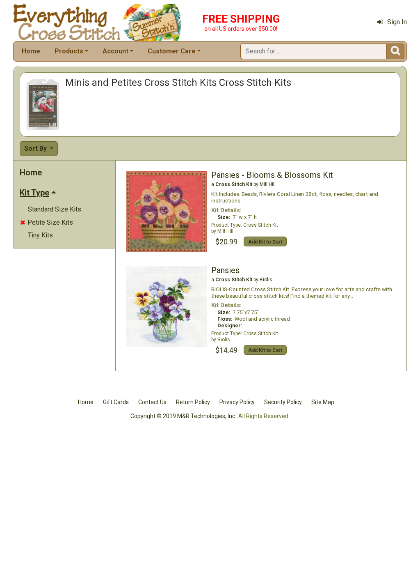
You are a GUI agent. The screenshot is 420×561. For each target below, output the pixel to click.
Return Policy (193, 402)
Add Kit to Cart (265, 242)
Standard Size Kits (54, 209)
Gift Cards (116, 402)
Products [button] (69, 51)
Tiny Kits (40, 235)
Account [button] (115, 51)
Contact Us (152, 402)
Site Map (322, 402)
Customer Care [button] (172, 51)
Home (31, 51)
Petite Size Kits (46, 222)
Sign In (397, 22)
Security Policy (283, 402)
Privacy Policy (237, 402)
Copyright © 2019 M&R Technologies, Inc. (183, 416)
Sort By (36, 148)
